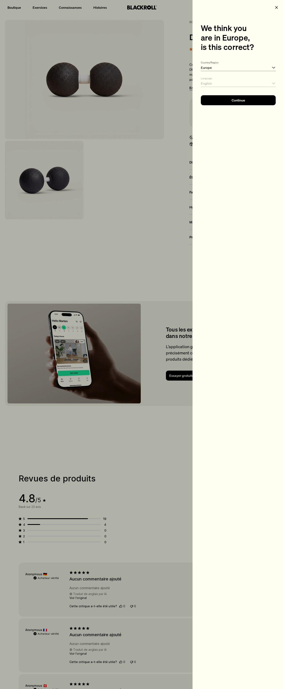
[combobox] (238, 65)
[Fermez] (277, 7)
